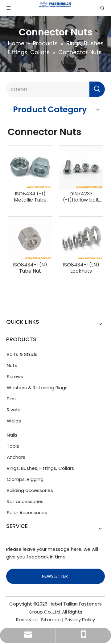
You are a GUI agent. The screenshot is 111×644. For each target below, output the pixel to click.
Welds (14, 421)
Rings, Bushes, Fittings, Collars (40, 468)
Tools (13, 446)
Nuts (12, 365)
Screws (15, 376)
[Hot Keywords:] (97, 89)
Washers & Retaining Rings (37, 387)
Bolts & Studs (22, 354)
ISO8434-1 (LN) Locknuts (81, 268)
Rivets (14, 409)
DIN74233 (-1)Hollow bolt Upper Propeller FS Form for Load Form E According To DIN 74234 (81, 197)
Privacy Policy (80, 619)
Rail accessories (25, 501)
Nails (12, 435)
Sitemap (51, 619)
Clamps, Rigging (25, 479)
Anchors (16, 457)
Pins (11, 398)
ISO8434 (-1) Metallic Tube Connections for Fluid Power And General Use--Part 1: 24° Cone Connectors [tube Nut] (30, 197)
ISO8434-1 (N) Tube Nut (30, 268)
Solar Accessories (27, 512)
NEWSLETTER (55, 576)
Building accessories (30, 490)
